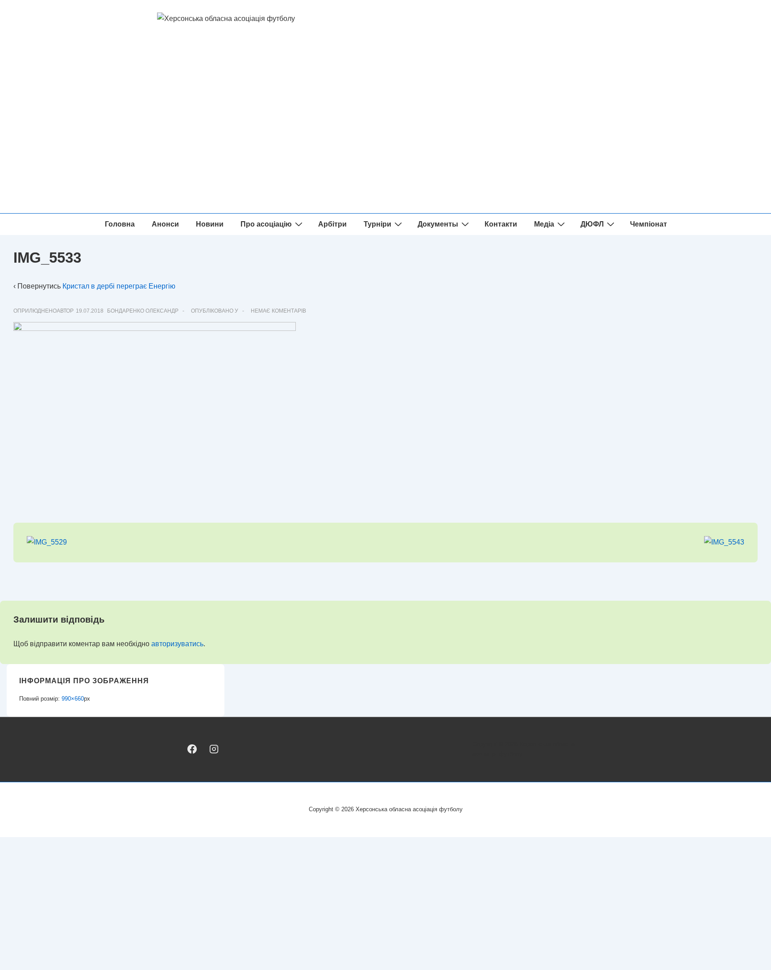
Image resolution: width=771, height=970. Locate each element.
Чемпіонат (648, 224)
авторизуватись (177, 644)
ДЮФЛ (592, 224)
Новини (210, 224)
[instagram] (213, 749)
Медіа (544, 224)
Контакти (501, 224)
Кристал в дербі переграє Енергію (118, 286)
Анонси (165, 224)
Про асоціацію (266, 224)
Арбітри (332, 224)
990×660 (73, 698)
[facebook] (192, 749)
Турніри (377, 224)
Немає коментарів (278, 311)
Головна (120, 224)
